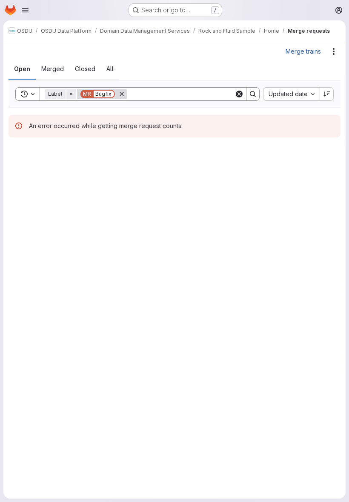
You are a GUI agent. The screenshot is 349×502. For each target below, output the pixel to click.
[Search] (253, 94)
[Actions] (333, 51)
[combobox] (291, 94)
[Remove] (122, 94)
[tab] (22, 69)
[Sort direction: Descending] (327, 94)
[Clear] (239, 94)
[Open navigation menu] (25, 10)
